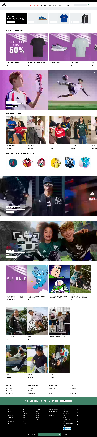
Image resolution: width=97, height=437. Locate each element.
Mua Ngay (30, 299)
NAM (42, 5)
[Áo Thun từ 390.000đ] (80, 50)
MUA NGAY (9, 148)
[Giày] (16, 362)
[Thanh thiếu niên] (16, 324)
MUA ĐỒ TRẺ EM (11, 299)
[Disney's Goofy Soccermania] (80, 283)
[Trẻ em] (37, 324)
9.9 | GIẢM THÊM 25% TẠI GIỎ (33, 5)
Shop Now (30, 377)
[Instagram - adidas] (82, 412)
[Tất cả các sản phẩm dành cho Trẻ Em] (59, 324)
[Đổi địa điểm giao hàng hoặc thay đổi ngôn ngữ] (93, 3)
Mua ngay (9, 65)
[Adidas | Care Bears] (37, 283)
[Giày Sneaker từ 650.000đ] (59, 50)
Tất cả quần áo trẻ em (31, 393)
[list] (48, 50)
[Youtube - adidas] (82, 425)
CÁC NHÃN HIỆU (61, 5)
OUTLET (68, 5)
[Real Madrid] (80, 133)
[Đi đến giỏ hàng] (93, 5)
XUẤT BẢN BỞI (52, 434)
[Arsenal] (59, 133)
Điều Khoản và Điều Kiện (45, 434)
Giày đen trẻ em (51, 390)
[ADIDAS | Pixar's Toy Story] (59, 283)
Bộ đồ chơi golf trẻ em (74, 390)
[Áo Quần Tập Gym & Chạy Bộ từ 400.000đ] (37, 50)
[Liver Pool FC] (37, 133)
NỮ (45, 5)
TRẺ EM (49, 5)
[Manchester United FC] (16, 133)
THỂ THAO (54, 5)
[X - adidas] (82, 415)
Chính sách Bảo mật (36, 434)
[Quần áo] (37, 362)
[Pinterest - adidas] (82, 419)
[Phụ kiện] (59, 362)
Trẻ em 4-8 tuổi (9, 388)
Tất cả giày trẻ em (9, 393)
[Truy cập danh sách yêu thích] (90, 5)
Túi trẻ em (50, 393)
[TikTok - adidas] (82, 422)
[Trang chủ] (4, 4)
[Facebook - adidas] (82, 409)
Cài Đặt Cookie (30, 434)
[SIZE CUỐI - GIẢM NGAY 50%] (16, 50)
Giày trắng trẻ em (52, 388)
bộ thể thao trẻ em (73, 393)
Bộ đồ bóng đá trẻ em (73, 388)
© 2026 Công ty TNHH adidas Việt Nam (62, 434)
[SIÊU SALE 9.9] (16, 283)
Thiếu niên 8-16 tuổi (9, 390)
